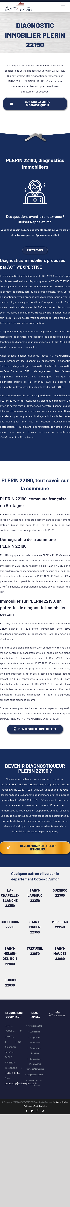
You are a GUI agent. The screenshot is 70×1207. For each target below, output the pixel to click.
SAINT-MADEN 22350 (35, 927)
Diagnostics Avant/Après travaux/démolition (35, 1064)
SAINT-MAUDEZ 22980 (59, 953)
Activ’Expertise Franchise (35, 1083)
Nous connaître (35, 1025)
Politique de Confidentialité (35, 1106)
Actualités (35, 1031)
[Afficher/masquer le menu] (63, 7)
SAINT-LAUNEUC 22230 (35, 895)
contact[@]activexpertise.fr (21, 1083)
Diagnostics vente (35, 1074)
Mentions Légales (60, 1102)
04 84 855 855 (12, 1072)
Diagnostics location (35, 1050)
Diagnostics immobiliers (35, 1040)
